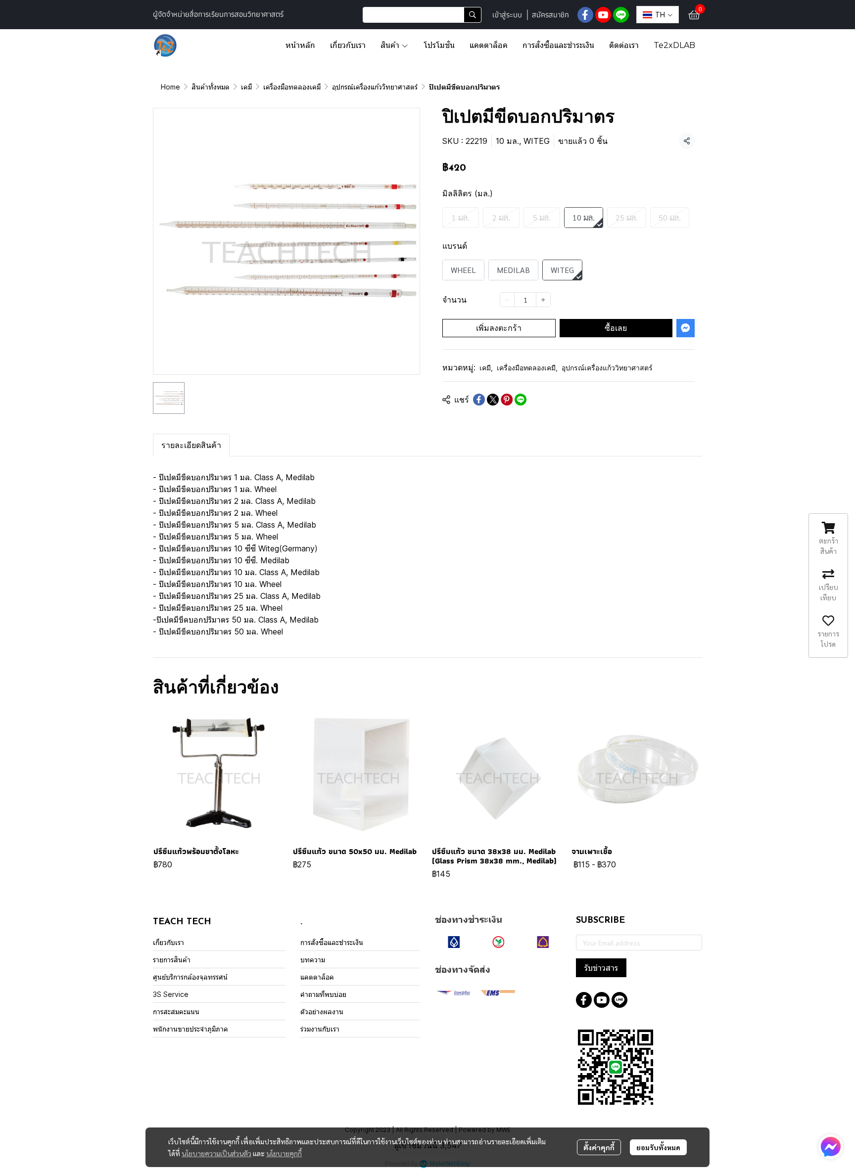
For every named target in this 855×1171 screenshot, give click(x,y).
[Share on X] (493, 399)
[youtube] (603, 15)
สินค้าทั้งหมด (210, 87)
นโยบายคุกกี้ (284, 1153)
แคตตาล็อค (317, 977)
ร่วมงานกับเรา (319, 1029)
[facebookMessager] (831, 1147)
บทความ (312, 959)
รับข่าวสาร (601, 968)
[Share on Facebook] (479, 399)
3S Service (171, 994)
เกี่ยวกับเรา (168, 942)
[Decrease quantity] (507, 300)
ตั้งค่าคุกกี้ (599, 1147)
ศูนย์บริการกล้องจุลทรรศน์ (190, 977)
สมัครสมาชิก (550, 14)
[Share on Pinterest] (507, 399)
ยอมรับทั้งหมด (658, 1147)
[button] (422, 14)
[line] (621, 15)
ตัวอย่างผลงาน (321, 1011)
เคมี (246, 87)
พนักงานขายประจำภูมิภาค (190, 1029)
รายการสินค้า (171, 959)
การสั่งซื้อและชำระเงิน (331, 942)
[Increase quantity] (543, 300)
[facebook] (585, 15)
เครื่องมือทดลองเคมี (292, 87)
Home (170, 87)
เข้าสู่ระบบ (507, 14)
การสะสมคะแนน (176, 1011)
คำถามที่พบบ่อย (323, 994)
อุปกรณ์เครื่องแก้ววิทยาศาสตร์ (375, 87)
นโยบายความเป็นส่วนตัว (216, 1153)
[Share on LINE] (520, 399)
